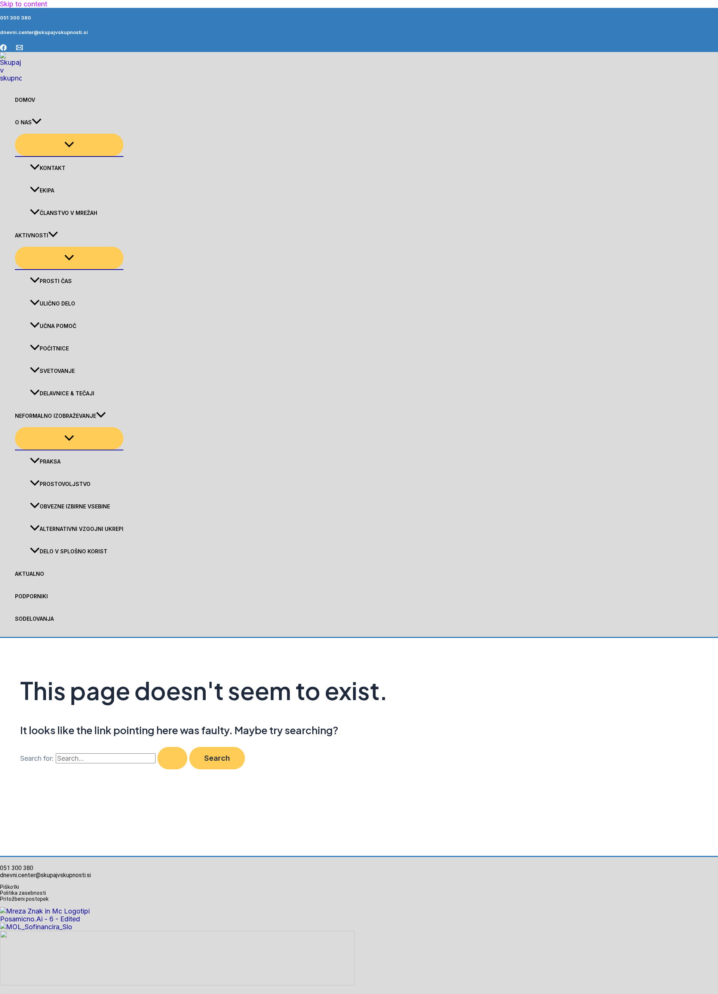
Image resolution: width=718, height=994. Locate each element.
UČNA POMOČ (58, 326)
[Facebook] (3, 48)
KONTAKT (52, 168)
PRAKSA (50, 461)
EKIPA (47, 190)
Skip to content (23, 4)
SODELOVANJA (34, 618)
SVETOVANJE (57, 371)
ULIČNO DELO (57, 303)
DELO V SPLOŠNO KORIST (73, 551)
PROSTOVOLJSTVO (65, 484)
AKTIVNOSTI (31, 235)
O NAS (23, 122)
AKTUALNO (29, 574)
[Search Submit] (172, 758)
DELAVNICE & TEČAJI (67, 393)
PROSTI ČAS (56, 281)
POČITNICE (54, 348)
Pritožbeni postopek (26, 899)
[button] (37, 122)
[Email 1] (19, 48)
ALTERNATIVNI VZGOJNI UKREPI (81, 529)
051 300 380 (15, 18)
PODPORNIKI (31, 596)
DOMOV (25, 100)
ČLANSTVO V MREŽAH (68, 213)
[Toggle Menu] (69, 145)
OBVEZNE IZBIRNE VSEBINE (75, 506)
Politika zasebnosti (23, 893)
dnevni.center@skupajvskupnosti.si (44, 32)
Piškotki (9, 887)
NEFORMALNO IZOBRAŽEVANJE (55, 416)
